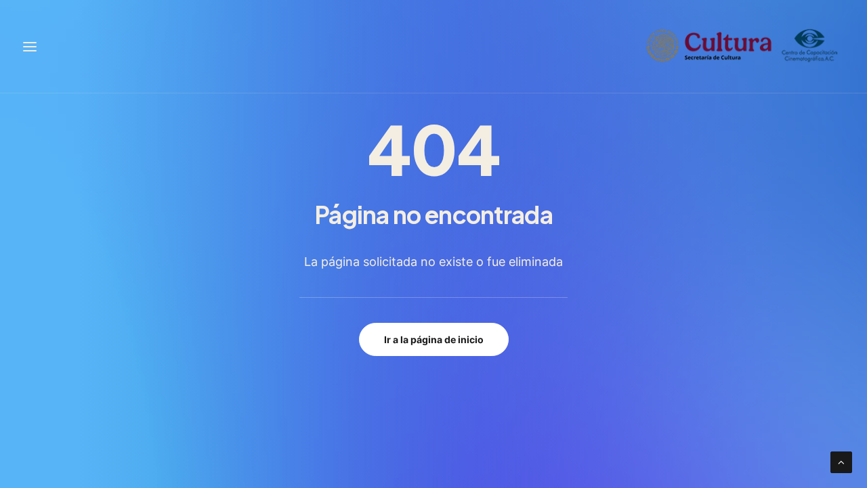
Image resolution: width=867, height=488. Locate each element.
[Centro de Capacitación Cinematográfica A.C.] (742, 46)
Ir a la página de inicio (434, 339)
